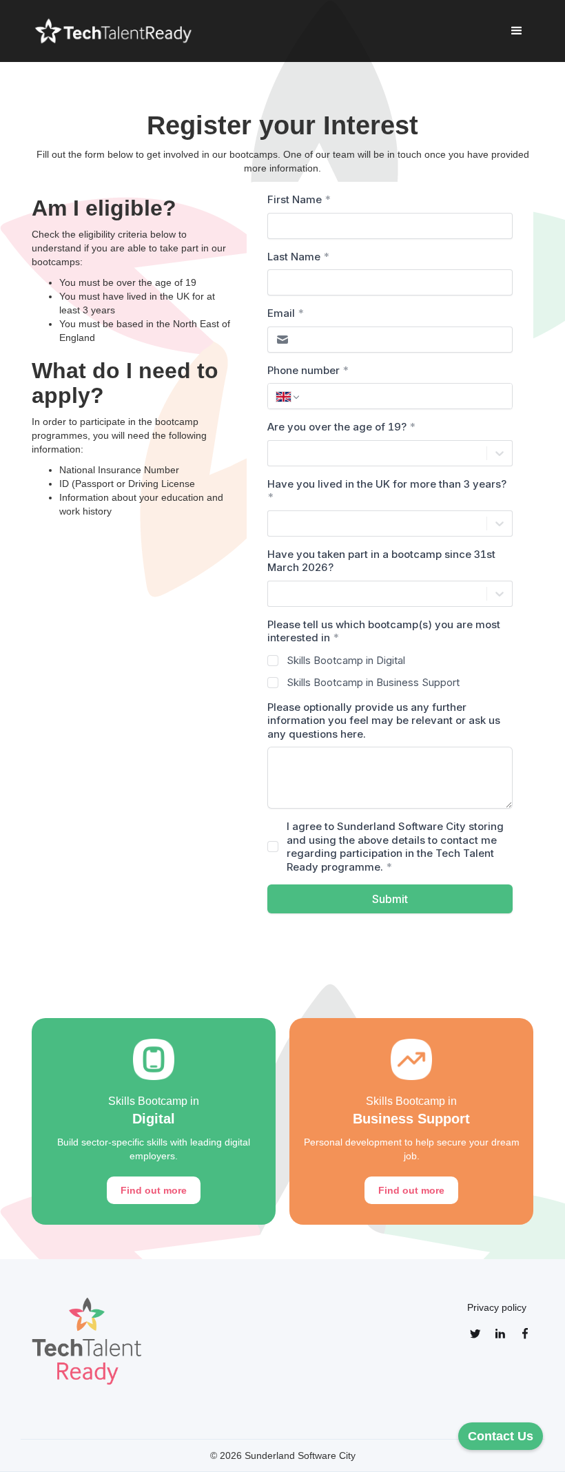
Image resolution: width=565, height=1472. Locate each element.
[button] (516, 31)
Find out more (154, 1190)
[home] (115, 31)
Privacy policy (496, 1307)
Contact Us (500, 1436)
